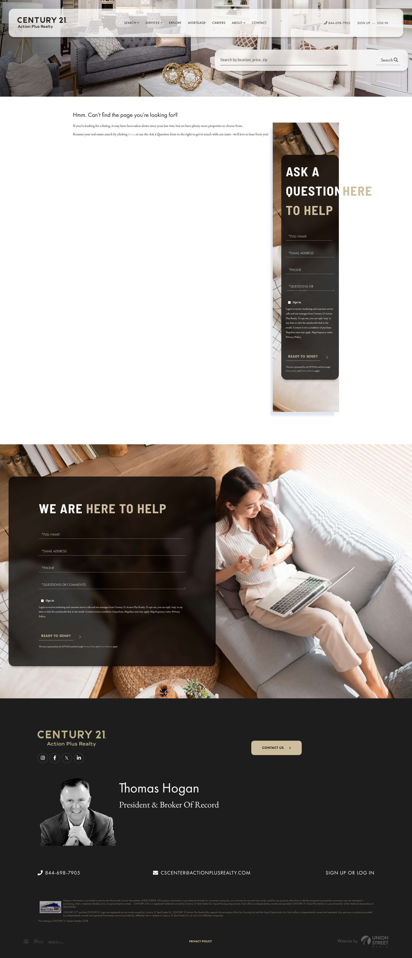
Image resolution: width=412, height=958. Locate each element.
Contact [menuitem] (259, 23)
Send (303, 358)
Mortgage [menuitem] (197, 23)
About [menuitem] (237, 23)
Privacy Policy (293, 337)
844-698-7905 (338, 23)
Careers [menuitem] (219, 23)
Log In (382, 23)
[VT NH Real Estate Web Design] (363, 941)
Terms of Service (308, 370)
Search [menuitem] (130, 23)
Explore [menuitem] (175, 23)
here (131, 134)
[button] (388, 60)
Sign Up (363, 23)
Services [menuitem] (152, 23)
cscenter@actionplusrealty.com (206, 873)
